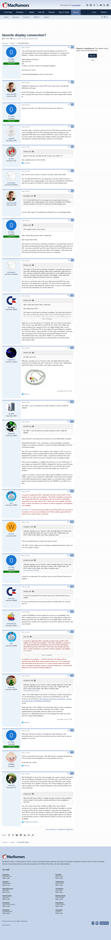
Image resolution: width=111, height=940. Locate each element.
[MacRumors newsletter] (108, 5)
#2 (72, 82)
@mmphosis (26, 510)
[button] (19, 12)
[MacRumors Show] (87, 5)
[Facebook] (91, 5)
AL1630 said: (27, 426)
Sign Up (92, 56)
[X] (98, 5)
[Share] (68, 47)
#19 (72, 632)
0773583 (6, 38)
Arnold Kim (5, 874)
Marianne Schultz (60, 895)
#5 (72, 147)
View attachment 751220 (31, 570)
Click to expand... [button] (47, 319)
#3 (72, 104)
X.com (8, 878)
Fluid (3, 925)
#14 (72, 491)
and (31, 822)
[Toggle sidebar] (107, 17)
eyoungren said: (28, 196)
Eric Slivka (58, 874)
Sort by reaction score (31, 38)
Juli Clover (5, 881)
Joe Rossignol (60, 881)
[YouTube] (101, 5)
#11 (72, 348)
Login (93, 60)
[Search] (104, 17)
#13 (72, 421)
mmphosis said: (28, 527)
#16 (72, 555)
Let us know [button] (76, 5)
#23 (72, 773)
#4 (72, 126)
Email (3, 878)
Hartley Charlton (7, 895)
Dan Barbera (6, 902)
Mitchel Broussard (7, 888)
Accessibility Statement (19, 921)
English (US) (104, 923)
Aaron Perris (59, 909)
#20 (72, 675)
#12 (72, 402)
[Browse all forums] (102, 17)
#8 (72, 220)
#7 (72, 191)
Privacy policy (6, 921)
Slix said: (26, 637)
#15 (72, 522)
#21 (72, 730)
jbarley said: (27, 225)
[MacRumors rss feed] (104, 5)
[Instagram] (94, 5)
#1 (72, 47)
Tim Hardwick (59, 888)
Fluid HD (8, 925)
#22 (72, 752)
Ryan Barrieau (60, 902)
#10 (72, 295)
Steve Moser (5, 909)
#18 (72, 611)
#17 (72, 586)
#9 (72, 260)
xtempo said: (27, 151)
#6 (72, 171)
